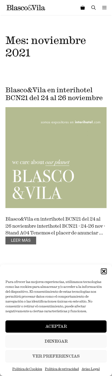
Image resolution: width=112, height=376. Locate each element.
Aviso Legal (91, 369)
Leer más (21, 241)
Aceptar (56, 326)
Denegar (56, 341)
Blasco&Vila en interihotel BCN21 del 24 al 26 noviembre (54, 94)
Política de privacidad (62, 369)
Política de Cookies (27, 369)
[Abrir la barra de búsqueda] (93, 7)
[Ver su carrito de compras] (82, 7)
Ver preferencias (56, 356)
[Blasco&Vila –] (26, 7)
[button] (104, 271)
